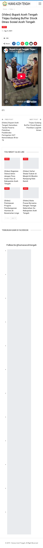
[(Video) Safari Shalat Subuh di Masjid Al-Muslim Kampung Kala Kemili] (31, 163)
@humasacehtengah (26, 245)
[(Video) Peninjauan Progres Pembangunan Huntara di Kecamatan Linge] (12, 192)
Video (4, 27)
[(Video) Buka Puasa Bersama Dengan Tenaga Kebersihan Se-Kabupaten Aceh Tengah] (31, 192)
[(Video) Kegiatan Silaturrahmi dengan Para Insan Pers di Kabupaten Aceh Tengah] (12, 163)
